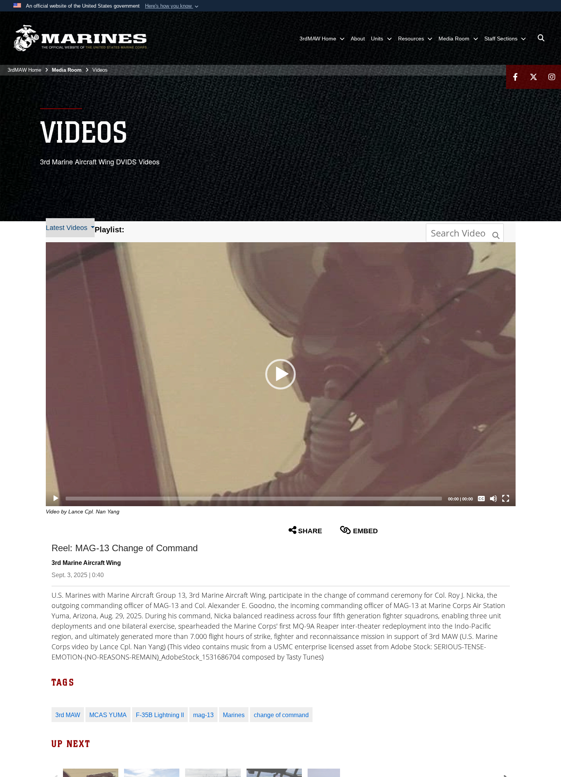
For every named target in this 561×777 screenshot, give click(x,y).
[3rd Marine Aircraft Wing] (80, 38)
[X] (533, 77)
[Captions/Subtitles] (481, 498)
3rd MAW (67, 714)
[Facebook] (515, 77)
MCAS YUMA (108, 714)
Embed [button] (365, 531)
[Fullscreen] (505, 498)
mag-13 (203, 714)
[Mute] (493, 498)
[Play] (56, 498)
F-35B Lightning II (160, 714)
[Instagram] (552, 77)
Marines (234, 714)
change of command (281, 714)
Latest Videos (67, 228)
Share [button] (310, 531)
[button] (172, 6)
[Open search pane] (541, 38)
